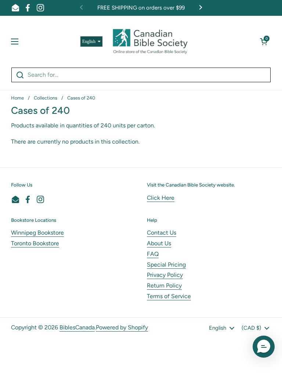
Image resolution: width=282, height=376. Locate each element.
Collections (45, 98)
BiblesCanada (77, 327)
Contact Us (161, 232)
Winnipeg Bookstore (37, 232)
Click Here (160, 197)
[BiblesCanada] (150, 41)
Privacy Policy (165, 274)
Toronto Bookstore (35, 243)
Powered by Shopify (122, 327)
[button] (263, 41)
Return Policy (164, 285)
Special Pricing (166, 264)
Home (17, 98)
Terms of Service (169, 296)
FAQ (153, 253)
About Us (159, 243)
